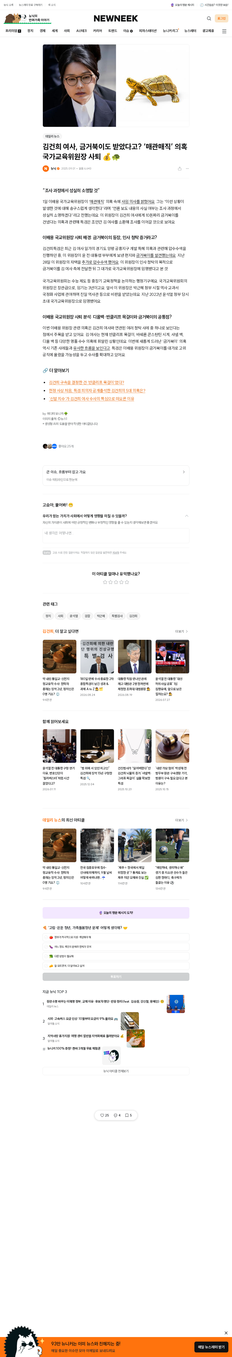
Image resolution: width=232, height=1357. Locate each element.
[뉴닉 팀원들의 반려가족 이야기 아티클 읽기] (27, 18)
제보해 (115, 552)
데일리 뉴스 (52, 136)
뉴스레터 (190, 31)
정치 (30, 31)
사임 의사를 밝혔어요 (138, 201)
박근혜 (101, 616)
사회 (67, 31)
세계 (55, 31)
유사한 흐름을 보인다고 (91, 348)
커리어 (97, 31)
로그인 (222, 18)
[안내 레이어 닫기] (226, 1333)
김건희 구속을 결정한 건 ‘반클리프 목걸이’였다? (86, 382)
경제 (43, 31)
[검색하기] (209, 18)
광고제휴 (208, 31)
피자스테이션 (148, 31)
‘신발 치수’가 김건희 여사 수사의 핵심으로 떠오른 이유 (91, 398)
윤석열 (74, 616)
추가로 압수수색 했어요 (100, 262)
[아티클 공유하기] (180, 169)
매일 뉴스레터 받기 (211, 1347)
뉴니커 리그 (170, 31)
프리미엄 (11, 31)
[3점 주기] (116, 582)
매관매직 (97, 201)
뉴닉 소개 (8, 5)
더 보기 (179, 631)
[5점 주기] (127, 582)
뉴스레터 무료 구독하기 (30, 5)
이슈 (126, 31)
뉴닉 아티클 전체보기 (116, 1071)
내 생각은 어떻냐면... (59, 533)
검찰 (87, 616)
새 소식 (51, 5)
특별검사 (117, 616)
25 (107, 1115)
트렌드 (112, 31)
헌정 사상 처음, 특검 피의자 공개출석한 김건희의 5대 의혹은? (97, 390)
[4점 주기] (121, 582)
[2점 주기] (110, 582)
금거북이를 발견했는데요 (156, 255)
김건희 (133, 616)
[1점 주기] (105, 582)
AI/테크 (81, 31)
